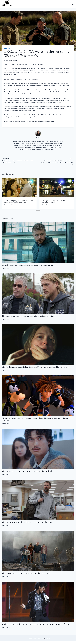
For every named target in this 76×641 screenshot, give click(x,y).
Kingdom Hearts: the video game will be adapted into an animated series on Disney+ (35, 419)
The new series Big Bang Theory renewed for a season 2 (26, 573)
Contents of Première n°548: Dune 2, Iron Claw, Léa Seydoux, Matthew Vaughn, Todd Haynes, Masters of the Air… (57, 162)
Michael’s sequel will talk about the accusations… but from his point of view (35, 624)
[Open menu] (72, 3)
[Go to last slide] (4, 194)
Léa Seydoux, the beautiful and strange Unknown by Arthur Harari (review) (35, 367)
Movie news (7, 48)
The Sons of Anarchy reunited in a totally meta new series (28, 316)
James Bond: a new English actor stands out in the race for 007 (29, 265)
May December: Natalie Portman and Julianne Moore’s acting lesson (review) (17, 161)
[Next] (71, 194)
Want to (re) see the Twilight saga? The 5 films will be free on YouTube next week (18, 201)
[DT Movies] (7, 4)
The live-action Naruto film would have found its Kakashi (27, 471)
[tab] (36, 210)
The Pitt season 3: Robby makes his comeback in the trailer (27, 522)
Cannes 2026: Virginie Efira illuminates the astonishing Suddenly (55, 201)
